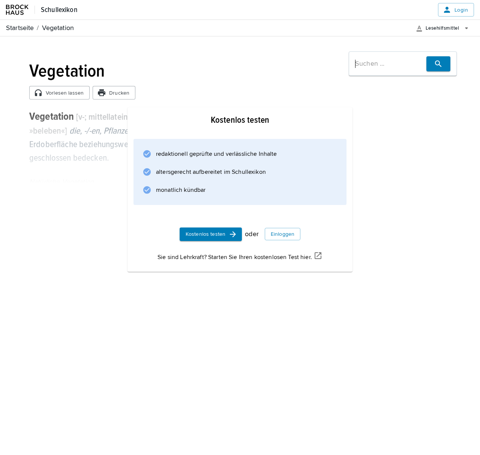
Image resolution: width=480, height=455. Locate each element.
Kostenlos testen (205, 234)
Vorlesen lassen (65, 93)
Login (461, 10)
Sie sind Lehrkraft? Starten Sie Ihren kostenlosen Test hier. (235, 257)
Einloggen (282, 234)
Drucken (119, 93)
